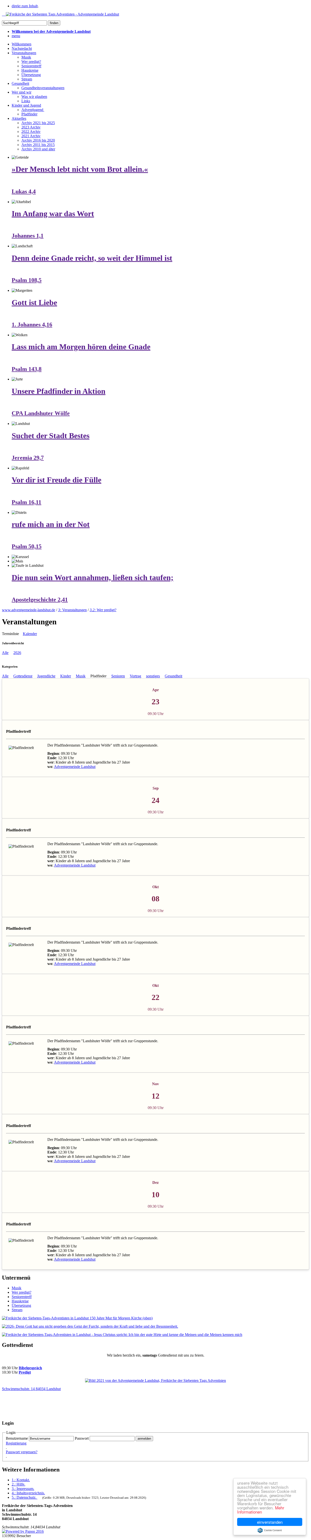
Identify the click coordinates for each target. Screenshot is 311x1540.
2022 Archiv (31, 131)
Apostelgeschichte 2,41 (40, 599)
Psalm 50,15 (27, 546)
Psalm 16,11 (26, 502)
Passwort (82, 1438)
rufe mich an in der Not (51, 524)
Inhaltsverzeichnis (28, 1493)
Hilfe (18, 1484)
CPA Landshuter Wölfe (41, 413)
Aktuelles (19, 118)
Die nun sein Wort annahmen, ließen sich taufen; (92, 577)
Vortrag (135, 676)
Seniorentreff (31, 66)
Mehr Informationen (260, 1510)
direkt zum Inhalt (25, 6)
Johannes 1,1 (27, 235)
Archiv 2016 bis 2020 (38, 140)
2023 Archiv (31, 127)
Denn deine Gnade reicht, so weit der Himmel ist (92, 258)
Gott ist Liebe (34, 302)
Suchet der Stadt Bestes (50, 435)
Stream (26, 79)
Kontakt (21, 1480)
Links (25, 101)
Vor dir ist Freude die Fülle (56, 479)
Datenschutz (24, 1497)
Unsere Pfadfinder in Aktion (58, 391)
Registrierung (16, 1443)
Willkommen (21, 44)
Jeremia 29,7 (28, 458)
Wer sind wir (21, 92)
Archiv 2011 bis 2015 (38, 145)
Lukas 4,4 (24, 191)
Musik (26, 57)
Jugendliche (46, 676)
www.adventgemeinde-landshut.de (28, 610)
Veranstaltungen (24, 53)
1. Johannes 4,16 (32, 324)
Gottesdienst (22, 676)
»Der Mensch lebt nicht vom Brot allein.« (80, 169)
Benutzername (17, 1438)
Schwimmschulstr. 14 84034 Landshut (31, 1389)
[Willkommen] (60, 14)
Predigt (25, 1372)
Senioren (118, 676)
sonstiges (153, 676)
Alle (5, 653)
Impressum (23, 1489)
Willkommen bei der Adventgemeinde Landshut (51, 31)
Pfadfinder (29, 114)
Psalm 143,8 (27, 369)
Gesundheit (20, 83)
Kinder (65, 676)
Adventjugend (32, 110)
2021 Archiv (31, 136)
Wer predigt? (31, 62)
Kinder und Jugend (26, 105)
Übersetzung (31, 75)
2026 (17, 653)
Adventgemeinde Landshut (74, 767)
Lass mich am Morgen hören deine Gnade (81, 346)
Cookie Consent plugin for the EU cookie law (270, 1530)
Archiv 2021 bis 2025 (38, 123)
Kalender (30, 634)
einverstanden (270, 1522)
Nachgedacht (22, 48)
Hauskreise (29, 70)
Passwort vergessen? (21, 1452)
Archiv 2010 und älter (38, 149)
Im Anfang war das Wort (53, 213)
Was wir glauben (34, 97)
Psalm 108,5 (27, 280)
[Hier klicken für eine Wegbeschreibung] (155, 1380)
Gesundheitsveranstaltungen (42, 88)
